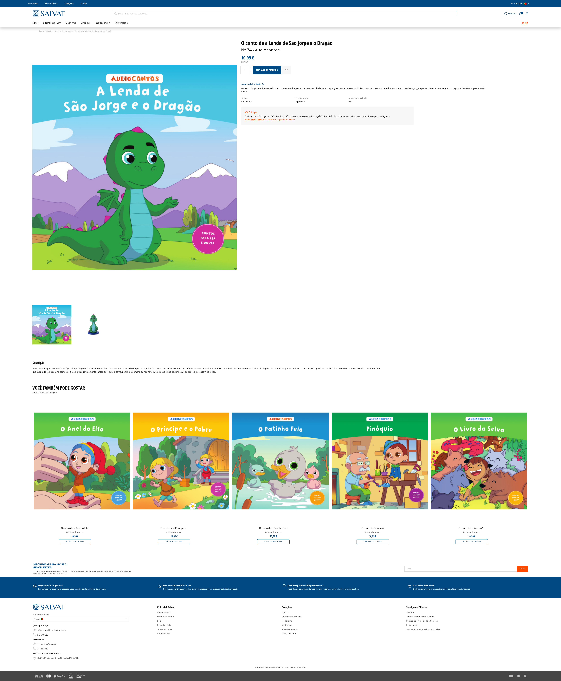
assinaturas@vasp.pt (46, 644)
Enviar (522, 569)
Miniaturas (287, 625)
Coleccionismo (289, 633)
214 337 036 (42, 649)
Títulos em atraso (51, 3)
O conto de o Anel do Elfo (75, 528)
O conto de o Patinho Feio (273, 528)
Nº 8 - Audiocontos (273, 532)
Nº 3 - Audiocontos (372, 532)
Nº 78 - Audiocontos (74, 532)
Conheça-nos (69, 3)
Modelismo (287, 621)
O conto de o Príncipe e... (174, 528)
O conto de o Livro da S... (471, 528)
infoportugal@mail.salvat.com (51, 630)
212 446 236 (42, 635)
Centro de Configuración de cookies (423, 629)
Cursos (285, 612)
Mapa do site (412, 625)
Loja (159, 621)
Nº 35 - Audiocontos (174, 532)
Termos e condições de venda (420, 616)
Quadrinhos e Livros (291, 616)
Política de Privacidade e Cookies (422, 621)
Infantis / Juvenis (290, 629)
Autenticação (163, 633)
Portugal (518, 3)
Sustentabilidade (165, 616)
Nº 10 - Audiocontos (471, 532)
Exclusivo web (33, 3)
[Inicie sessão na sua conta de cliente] (527, 13)
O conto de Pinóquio (372, 528)
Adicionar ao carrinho (75, 541)
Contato (84, 3)
